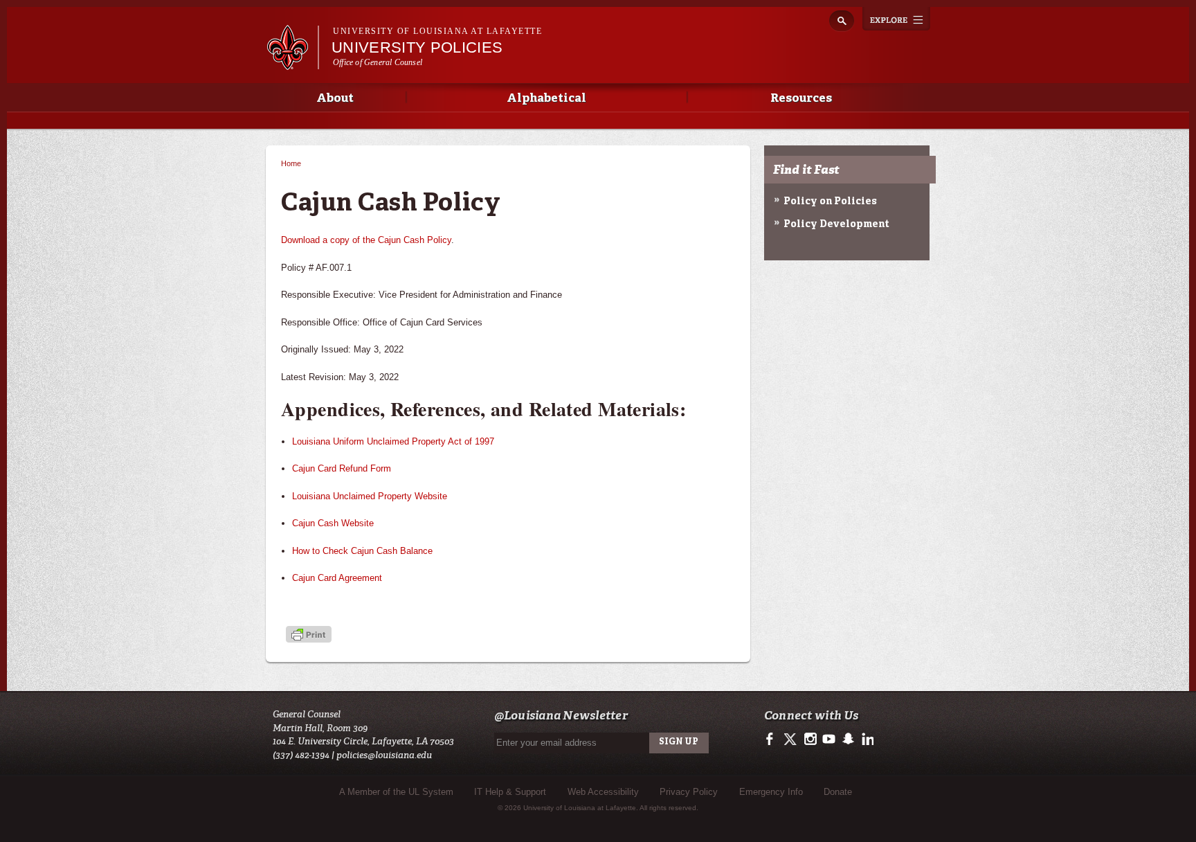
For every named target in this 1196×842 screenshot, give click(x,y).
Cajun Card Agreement (337, 578)
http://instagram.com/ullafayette (810, 739)
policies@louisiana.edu (384, 755)
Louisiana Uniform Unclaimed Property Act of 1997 (393, 441)
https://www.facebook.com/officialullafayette (772, 739)
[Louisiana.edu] (292, 63)
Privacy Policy (689, 792)
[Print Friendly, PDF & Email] (309, 636)
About (335, 99)
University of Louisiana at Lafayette (437, 31)
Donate (838, 792)
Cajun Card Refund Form (341, 468)
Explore (896, 18)
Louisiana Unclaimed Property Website (369, 496)
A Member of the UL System (396, 792)
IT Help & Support (510, 792)
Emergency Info (771, 792)
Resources (801, 99)
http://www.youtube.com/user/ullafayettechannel (829, 739)
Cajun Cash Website (333, 523)
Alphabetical (546, 99)
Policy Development (836, 224)
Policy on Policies (830, 201)
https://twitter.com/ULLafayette (791, 739)
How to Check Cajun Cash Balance (362, 551)
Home (291, 163)
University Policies (417, 47)
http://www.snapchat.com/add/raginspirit (847, 739)
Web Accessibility (603, 792)
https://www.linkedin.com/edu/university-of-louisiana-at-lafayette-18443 (866, 739)
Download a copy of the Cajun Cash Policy (366, 240)
